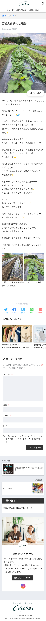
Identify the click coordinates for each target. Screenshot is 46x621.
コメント (8, 374)
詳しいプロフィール (22, 578)
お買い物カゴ (21, 10)
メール (7, 416)
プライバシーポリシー (22, 616)
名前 (6, 405)
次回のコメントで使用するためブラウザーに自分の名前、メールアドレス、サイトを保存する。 (24, 439)
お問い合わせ (34, 10)
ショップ (10, 10)
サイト (6, 426)
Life (15, 319)
